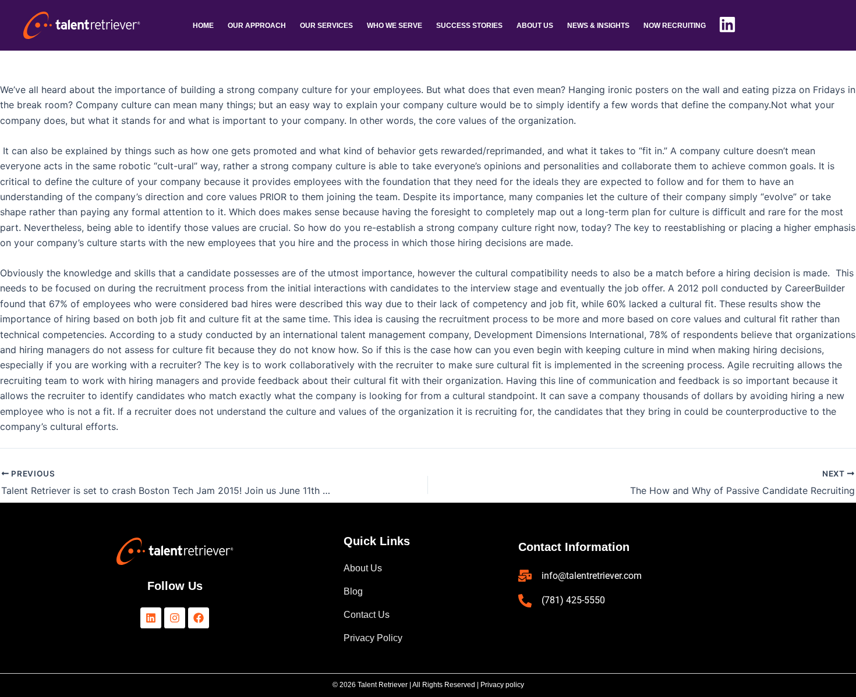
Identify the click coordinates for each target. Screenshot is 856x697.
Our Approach (257, 26)
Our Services (326, 26)
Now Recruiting (674, 26)
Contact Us (367, 615)
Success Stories (469, 26)
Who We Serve (394, 26)
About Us (363, 568)
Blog (353, 591)
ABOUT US (535, 26)
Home (203, 26)
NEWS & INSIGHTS (598, 26)
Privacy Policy (373, 638)
